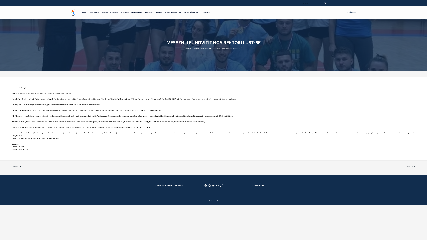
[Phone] (221, 185)
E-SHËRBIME (351, 12)
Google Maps (259, 185)
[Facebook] (205, 185)
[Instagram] (209, 185)
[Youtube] (217, 185)
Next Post (412, 166)
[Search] (325, 3)
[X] (213, 185)
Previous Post (15, 166)
